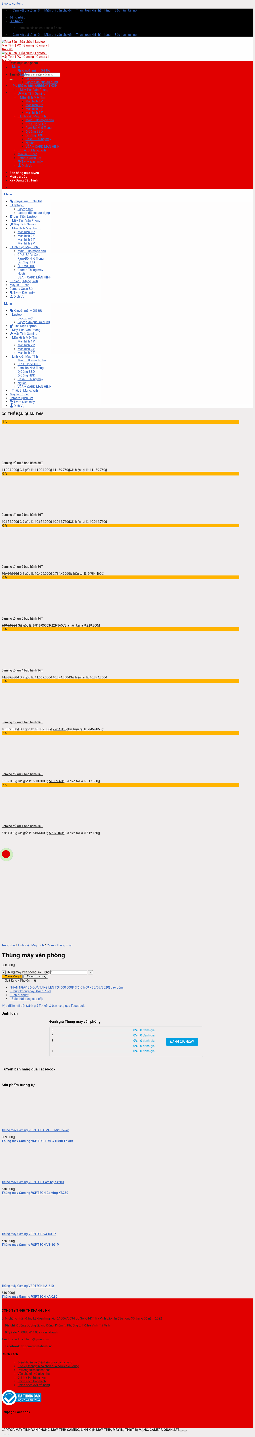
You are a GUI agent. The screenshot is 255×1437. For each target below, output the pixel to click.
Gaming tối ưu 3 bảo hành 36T (22, 722)
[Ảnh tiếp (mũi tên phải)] (7, 1434)
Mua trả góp (18, 177)
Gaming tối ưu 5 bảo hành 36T (22, 618)
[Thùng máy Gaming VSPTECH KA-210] (18, 1279)
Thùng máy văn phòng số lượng (28, 972)
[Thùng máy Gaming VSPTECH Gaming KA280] (18, 1175)
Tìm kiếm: (16, 74)
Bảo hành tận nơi (125, 10)
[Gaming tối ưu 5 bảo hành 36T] (18, 611)
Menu (16, 67)
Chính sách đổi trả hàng (34, 1385)
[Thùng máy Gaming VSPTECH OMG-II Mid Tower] (18, 1123)
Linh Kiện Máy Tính (31, 945)
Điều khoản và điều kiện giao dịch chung (45, 1362)
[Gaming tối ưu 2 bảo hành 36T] (18, 767)
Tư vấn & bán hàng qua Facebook (62, 1006)
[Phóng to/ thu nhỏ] (185, 1430)
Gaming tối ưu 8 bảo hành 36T (22, 463)
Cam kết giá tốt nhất (26, 10)
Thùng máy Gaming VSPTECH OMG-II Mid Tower (35, 1130)
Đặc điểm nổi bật (13, 1006)
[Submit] (11, 79)
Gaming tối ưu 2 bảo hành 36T (22, 774)
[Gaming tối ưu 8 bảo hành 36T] (18, 456)
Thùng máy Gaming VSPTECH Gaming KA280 (33, 1182)
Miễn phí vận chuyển (57, 10)
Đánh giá (32, 1006)
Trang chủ (8, 945)
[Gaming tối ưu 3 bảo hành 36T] (18, 715)
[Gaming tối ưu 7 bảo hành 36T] (18, 508)
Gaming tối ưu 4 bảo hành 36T (22, 670)
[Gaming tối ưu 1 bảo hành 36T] (18, 819)
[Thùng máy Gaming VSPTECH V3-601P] (18, 1227)
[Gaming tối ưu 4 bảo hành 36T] (18, 663)
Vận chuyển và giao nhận (34, 1374)
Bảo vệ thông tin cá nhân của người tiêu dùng (48, 1366)
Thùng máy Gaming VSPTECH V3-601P (29, 1234)
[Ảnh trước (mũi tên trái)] (3, 1434)
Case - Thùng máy (59, 945)
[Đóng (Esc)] (181, 1430)
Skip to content (12, 3)
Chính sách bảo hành (32, 1381)
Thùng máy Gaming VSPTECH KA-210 (28, 1286)
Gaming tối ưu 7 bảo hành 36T (22, 515)
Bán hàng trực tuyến (24, 173)
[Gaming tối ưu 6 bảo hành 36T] (18, 560)
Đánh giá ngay (182, 1042)
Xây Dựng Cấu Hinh (24, 180)
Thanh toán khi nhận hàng (93, 10)
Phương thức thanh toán (34, 1370)
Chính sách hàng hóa (32, 1377)
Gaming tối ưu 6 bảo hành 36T (22, 567)
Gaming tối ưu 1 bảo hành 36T (22, 826)
